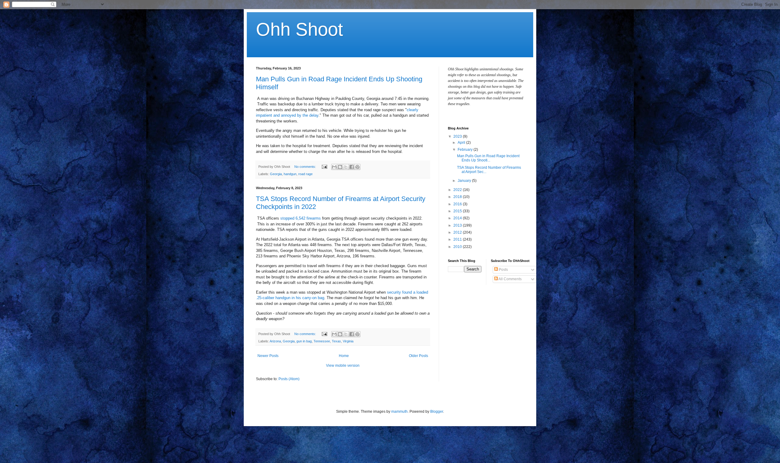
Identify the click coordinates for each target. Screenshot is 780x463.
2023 (458, 136)
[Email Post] (324, 166)
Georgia (276, 174)
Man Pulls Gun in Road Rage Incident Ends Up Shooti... (488, 158)
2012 (458, 232)
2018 (458, 197)
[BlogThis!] (340, 167)
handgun (290, 174)
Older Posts (418, 356)
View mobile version (343, 365)
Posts (503, 269)
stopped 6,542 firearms (300, 218)
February (465, 149)
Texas (336, 341)
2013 (458, 225)
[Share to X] (346, 167)
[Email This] (334, 167)
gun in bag (304, 341)
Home (344, 356)
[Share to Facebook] (352, 167)
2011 (458, 239)
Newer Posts (267, 356)
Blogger (436, 411)
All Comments (510, 279)
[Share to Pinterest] (357, 167)
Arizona (275, 341)
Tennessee (322, 341)
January (465, 180)
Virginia (348, 341)
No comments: (305, 166)
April (462, 142)
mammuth (399, 411)
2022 (458, 190)
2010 (458, 247)
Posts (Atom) (289, 379)
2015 (458, 211)
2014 (458, 218)
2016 (458, 204)
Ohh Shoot (299, 29)
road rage (305, 174)
